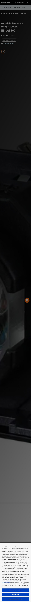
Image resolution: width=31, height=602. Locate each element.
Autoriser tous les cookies (15, 599)
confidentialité (6, 582)
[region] (15, 572)
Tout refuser (15, 594)
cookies (9, 580)
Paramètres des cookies (15, 590)
